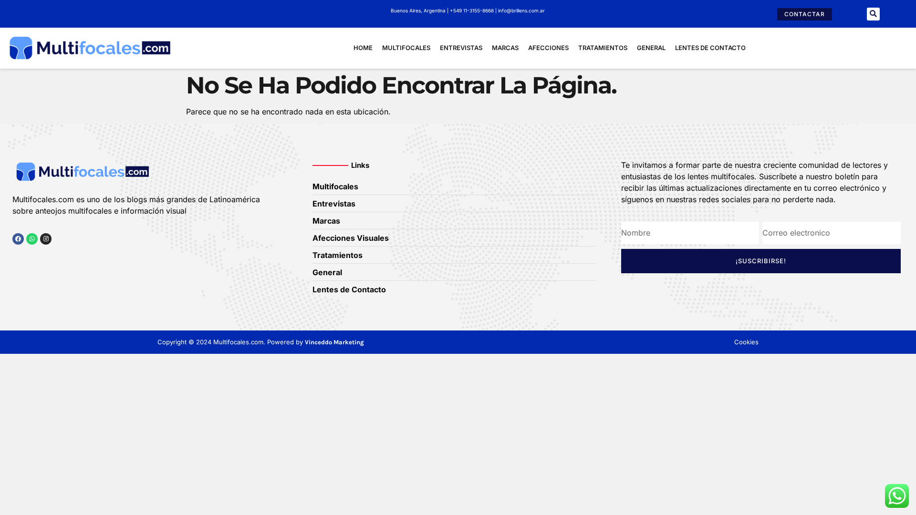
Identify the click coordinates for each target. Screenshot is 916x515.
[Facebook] (18, 239)
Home (363, 48)
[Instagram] (46, 239)
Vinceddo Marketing (334, 342)
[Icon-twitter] (32, 257)
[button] (873, 14)
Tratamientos (602, 48)
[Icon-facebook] (15, 257)
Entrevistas (461, 48)
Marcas (505, 48)
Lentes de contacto (710, 48)
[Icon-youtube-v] (64, 257)
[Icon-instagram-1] (48, 257)
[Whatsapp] (32, 239)
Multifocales (406, 48)
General (651, 48)
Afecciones (548, 48)
